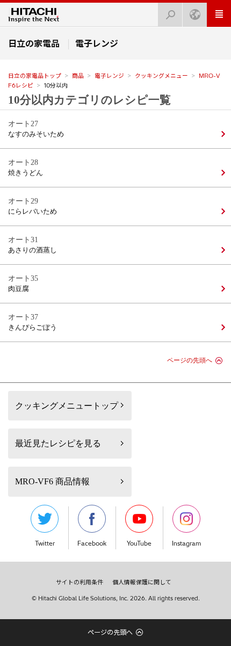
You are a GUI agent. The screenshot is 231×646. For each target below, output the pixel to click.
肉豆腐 (18, 289)
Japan (195, 15)
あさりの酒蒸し (32, 250)
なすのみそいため (36, 134)
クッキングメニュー (161, 75)
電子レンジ (109, 75)
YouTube (139, 543)
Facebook (91, 543)
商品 (78, 75)
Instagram (186, 543)
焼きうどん (25, 173)
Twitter (45, 543)
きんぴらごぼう (32, 327)
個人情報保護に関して (141, 582)
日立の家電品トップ (34, 75)
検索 (170, 15)
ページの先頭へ (189, 360)
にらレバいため (32, 211)
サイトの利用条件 (79, 582)
